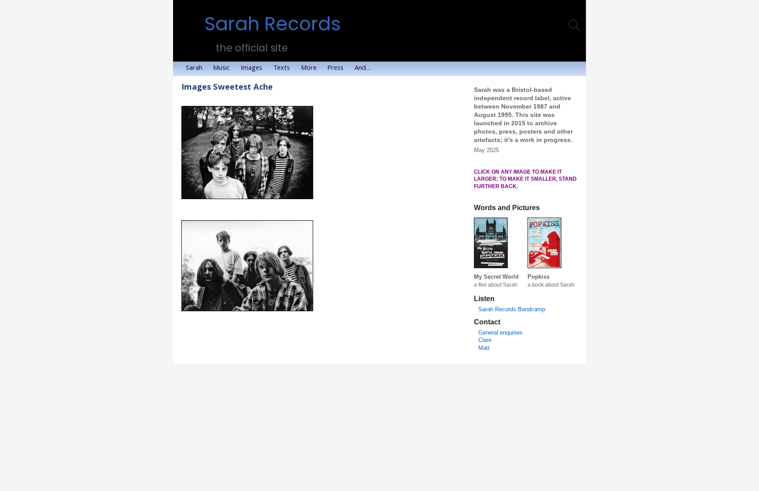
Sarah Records (273, 24)
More (309, 68)
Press (335, 68)
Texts (281, 68)
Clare (485, 340)
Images (251, 68)
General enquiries (500, 332)
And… (362, 68)
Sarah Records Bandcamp (511, 309)
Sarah (194, 68)
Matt (484, 348)
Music (221, 68)
